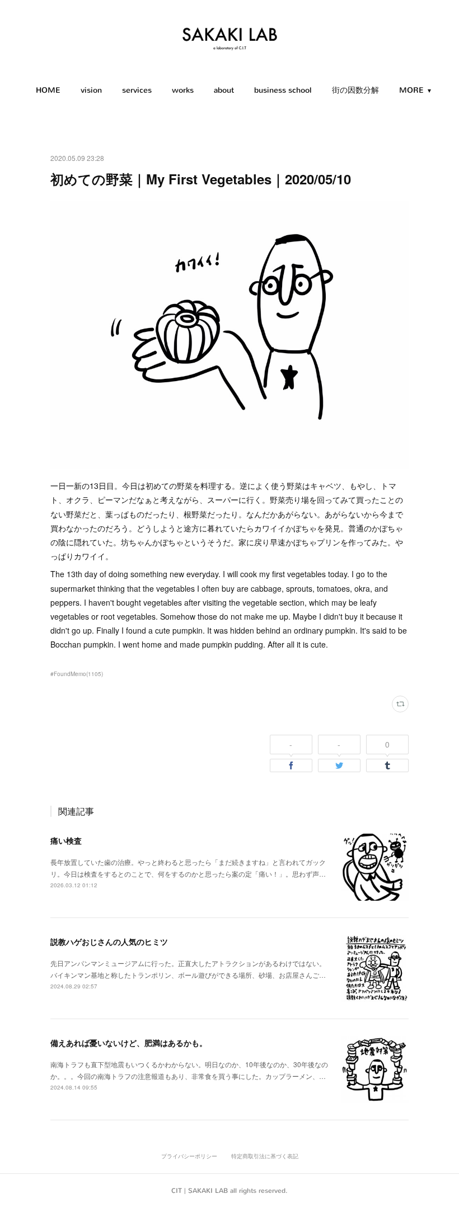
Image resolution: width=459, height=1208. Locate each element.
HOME (48, 90)
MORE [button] (411, 90)
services (137, 90)
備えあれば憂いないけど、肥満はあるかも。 (128, 1042)
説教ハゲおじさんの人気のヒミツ (109, 941)
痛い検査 (66, 840)
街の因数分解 (355, 90)
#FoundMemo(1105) (76, 674)
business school (283, 90)
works (183, 90)
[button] (48, 90)
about (224, 90)
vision (91, 90)
